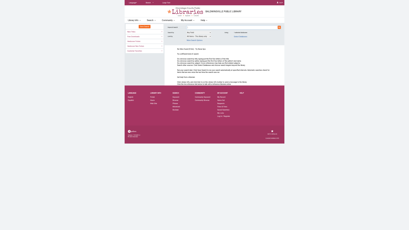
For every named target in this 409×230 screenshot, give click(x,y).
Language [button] (132, 93)
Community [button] (167, 20)
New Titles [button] (131, 32)
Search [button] (150, 20)
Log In (281, 2)
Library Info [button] (133, 20)
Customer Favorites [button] (134, 51)
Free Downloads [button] (133, 37)
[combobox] (199, 32)
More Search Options (194, 40)
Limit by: (170, 36)
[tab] (144, 31)
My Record (221, 97)
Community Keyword (202, 97)
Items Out (221, 100)
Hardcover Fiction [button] (133, 41)
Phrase (175, 103)
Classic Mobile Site (272, 138)
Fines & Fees (222, 107)
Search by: (171, 32)
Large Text (166, 3)
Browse (175, 100)
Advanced (176, 107)
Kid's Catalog (272, 134)
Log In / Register (223, 116)
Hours (152, 100)
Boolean (176, 110)
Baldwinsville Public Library (223, 11)
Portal (152, 97)
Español (131, 100)
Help (242, 93)
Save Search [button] (144, 27)
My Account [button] (187, 20)
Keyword (176, 97)
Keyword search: (173, 27)
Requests (221, 103)
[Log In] (277, 2)
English (130, 97)
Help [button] (203, 20)
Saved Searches (223, 110)
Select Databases (240, 37)
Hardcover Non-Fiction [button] (135, 46)
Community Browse (202, 100)
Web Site (153, 103)
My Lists (220, 113)
